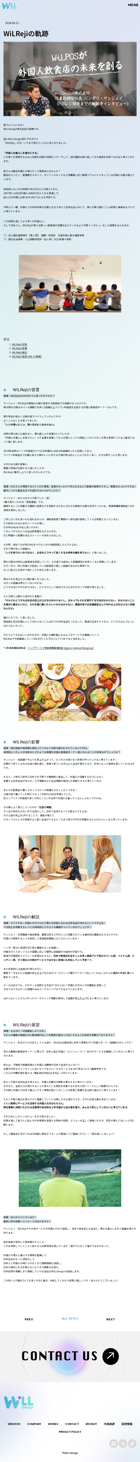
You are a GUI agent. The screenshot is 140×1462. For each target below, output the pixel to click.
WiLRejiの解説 (19, 352)
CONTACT (72, 1424)
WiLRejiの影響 (19, 348)
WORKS (53, 1424)
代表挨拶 (109, 1424)
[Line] (113, 1443)
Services (14, 1424)
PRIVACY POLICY (70, 1432)
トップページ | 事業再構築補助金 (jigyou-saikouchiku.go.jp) (61, 648)
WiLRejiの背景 (19, 344)
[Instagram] (123, 1443)
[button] (131, 5)
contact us (59, 1356)
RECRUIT (91, 1424)
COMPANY (34, 1424)
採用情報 (127, 1424)
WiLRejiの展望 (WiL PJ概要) (27, 356)
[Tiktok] (132, 1443)
